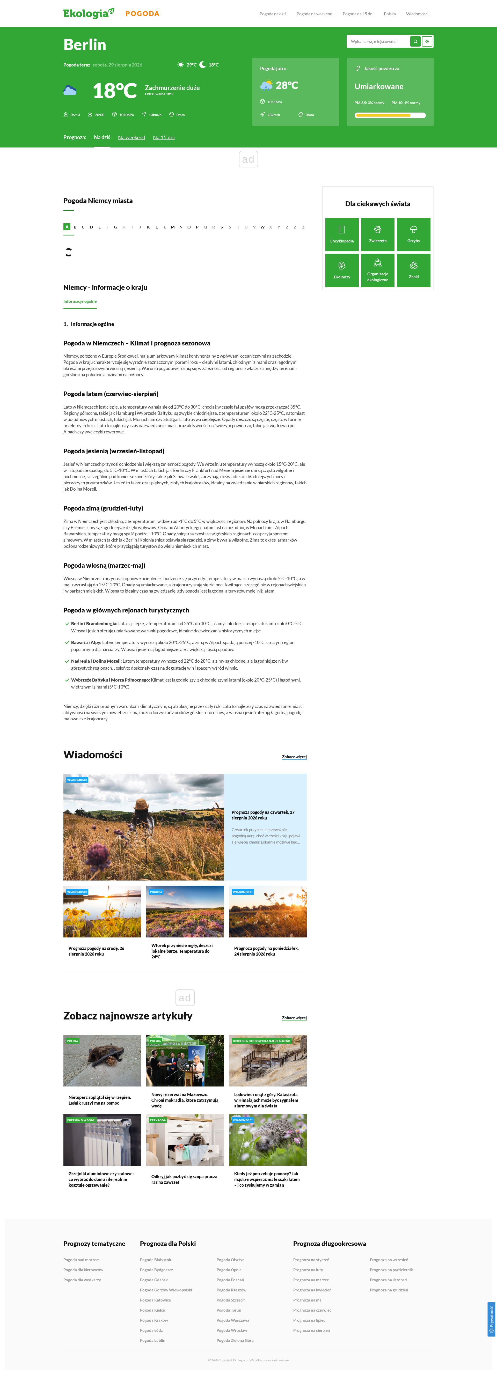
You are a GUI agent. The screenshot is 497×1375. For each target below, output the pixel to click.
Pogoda (143, 14)
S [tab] (222, 226)
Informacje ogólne (80, 301)
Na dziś (102, 137)
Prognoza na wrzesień (389, 1260)
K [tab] (148, 226)
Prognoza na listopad (388, 1280)
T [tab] (238, 226)
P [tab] (197, 226)
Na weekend (131, 137)
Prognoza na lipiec (309, 1320)
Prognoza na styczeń (311, 1260)
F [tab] (107, 226)
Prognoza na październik (391, 1270)
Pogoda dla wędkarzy (82, 1280)
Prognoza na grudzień (389, 1290)
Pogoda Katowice (155, 1300)
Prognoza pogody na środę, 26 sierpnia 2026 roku (96, 951)
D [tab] (91, 226)
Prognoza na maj (308, 1300)
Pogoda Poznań (230, 1280)
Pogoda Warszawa (233, 1320)
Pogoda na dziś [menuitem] (273, 13)
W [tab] (262, 226)
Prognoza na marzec (311, 1280)
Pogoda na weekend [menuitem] (314, 13)
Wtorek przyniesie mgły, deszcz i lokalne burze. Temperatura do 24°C (182, 951)
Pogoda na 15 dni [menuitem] (358, 13)
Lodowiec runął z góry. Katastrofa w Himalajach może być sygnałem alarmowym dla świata (266, 1100)
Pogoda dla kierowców (83, 1270)
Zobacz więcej (294, 756)
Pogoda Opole (229, 1270)
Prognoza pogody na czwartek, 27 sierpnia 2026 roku (263, 815)
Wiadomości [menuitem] (417, 13)
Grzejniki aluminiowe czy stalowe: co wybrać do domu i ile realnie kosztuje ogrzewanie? (101, 1179)
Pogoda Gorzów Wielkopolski (166, 1290)
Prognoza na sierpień (311, 1330)
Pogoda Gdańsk (154, 1280)
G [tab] (115, 226)
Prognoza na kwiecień (312, 1290)
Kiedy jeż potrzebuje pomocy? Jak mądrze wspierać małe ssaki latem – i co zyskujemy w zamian (267, 1179)
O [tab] (189, 226)
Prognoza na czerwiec (312, 1310)
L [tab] (157, 226)
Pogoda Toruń (229, 1310)
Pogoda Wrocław (232, 1330)
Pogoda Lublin (152, 1340)
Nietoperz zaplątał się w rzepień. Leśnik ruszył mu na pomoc (100, 1100)
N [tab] (180, 226)
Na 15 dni (164, 137)
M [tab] (173, 226)
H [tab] (124, 226)
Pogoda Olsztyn (231, 1260)
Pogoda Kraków (154, 1320)
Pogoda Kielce (152, 1310)
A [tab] (67, 226)
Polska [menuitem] (390, 13)
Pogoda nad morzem (81, 1260)
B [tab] (75, 226)
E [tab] (99, 226)
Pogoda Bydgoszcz (156, 1270)
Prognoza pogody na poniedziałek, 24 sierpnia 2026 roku (266, 951)
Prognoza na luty (308, 1270)
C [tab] (83, 226)
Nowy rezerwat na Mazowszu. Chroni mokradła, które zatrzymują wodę (184, 1100)
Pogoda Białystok (155, 1260)
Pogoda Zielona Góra (235, 1340)
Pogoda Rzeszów (231, 1290)
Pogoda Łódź (151, 1330)
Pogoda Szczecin (231, 1300)
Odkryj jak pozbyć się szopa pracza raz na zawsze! (184, 1179)
